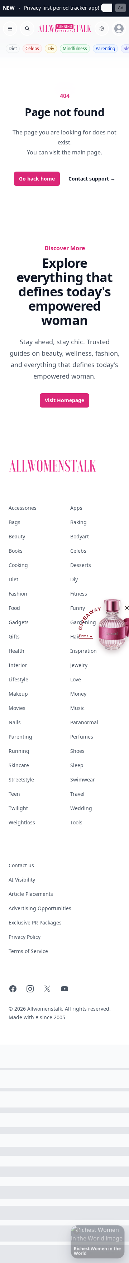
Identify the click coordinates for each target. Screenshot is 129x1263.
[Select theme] (102, 28)
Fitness (78, 593)
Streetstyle (21, 779)
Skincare (19, 765)
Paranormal (84, 722)
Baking (78, 522)
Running (19, 751)
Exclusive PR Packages (35, 922)
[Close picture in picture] (76, 1231)
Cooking (18, 565)
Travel (77, 793)
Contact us (21, 865)
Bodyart (79, 536)
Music (77, 708)
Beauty (17, 536)
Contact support (91, 178)
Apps (76, 507)
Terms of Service (28, 951)
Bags (14, 522)
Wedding (81, 808)
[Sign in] (119, 28)
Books (16, 550)
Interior (18, 665)
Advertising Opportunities (40, 908)
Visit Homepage (64, 400)
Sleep (76, 765)
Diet (13, 48)
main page (86, 152)
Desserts (80, 565)
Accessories (23, 507)
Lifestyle (18, 679)
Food (14, 608)
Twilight (18, 808)
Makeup (18, 693)
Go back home (37, 178)
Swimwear (82, 779)
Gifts (14, 636)
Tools (76, 822)
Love (75, 679)
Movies (17, 708)
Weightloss (22, 822)
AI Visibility (22, 879)
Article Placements (31, 893)
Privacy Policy (24, 936)
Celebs (32, 48)
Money (78, 693)
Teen (14, 793)
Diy (51, 48)
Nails (15, 722)
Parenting (105, 48)
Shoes (77, 751)
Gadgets (19, 622)
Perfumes (81, 736)
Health (16, 650)
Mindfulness (75, 48)
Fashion (18, 593)
